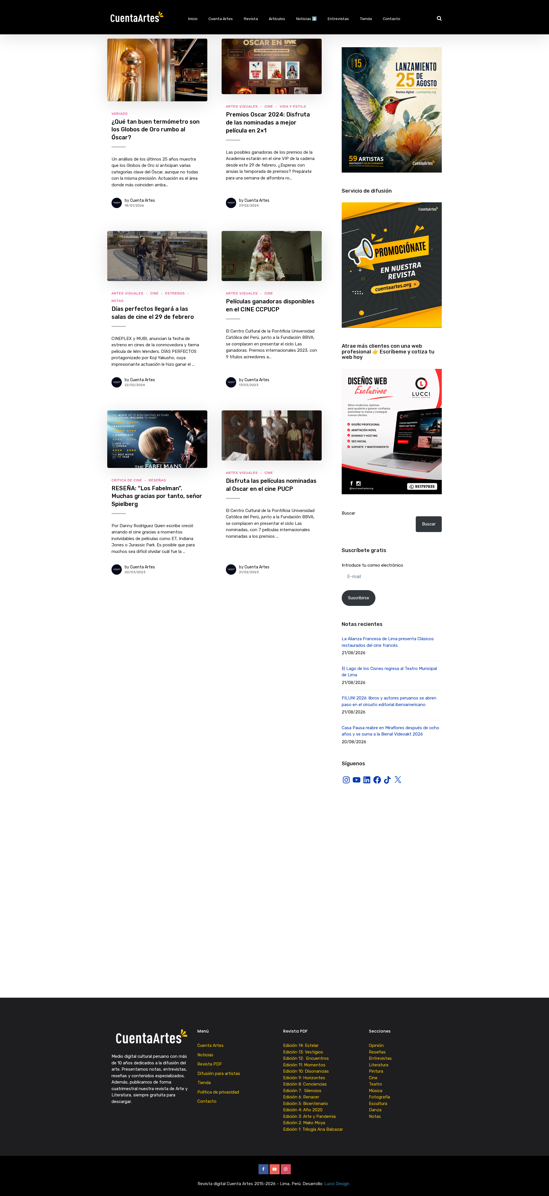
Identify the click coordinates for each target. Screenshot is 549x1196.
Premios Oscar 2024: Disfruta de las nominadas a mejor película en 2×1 (268, 122)
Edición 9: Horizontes (304, 1077)
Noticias (205, 1054)
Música (375, 1090)
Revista (251, 18)
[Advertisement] (392, 840)
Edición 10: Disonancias (306, 1071)
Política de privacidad (218, 1092)
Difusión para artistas (218, 1073)
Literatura (378, 1064)
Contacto (391, 18)
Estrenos (175, 293)
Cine (268, 106)
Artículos (277, 18)
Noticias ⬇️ (306, 18)
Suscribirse (358, 597)
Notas (118, 301)
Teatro (375, 1084)
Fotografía (379, 1097)
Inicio (193, 18)
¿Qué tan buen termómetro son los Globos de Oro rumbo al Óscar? (156, 129)
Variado (120, 114)
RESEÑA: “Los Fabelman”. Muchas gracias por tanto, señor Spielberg (157, 496)
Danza (375, 1109)
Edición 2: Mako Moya (305, 1122)
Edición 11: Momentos (304, 1064)
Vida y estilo (293, 106)
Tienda (366, 18)
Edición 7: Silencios (303, 1090)
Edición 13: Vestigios (303, 1052)
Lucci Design (337, 1183)
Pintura (376, 1071)
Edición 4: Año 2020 (303, 1109)
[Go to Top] (537, 1183)
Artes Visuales (242, 106)
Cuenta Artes (220, 18)
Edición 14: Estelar (301, 1045)
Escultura (378, 1103)
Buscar (348, 513)
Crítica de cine (127, 480)
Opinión (376, 1045)
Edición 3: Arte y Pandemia (310, 1116)
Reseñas (157, 480)
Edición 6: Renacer (302, 1097)
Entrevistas (338, 18)
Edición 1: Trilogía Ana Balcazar (313, 1129)
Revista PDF (209, 1064)
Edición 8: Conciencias (305, 1084)
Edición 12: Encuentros (306, 1058)
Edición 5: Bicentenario (306, 1103)
